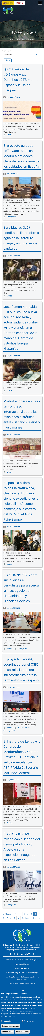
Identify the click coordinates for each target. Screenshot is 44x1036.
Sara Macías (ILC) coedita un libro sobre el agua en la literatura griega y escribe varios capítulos (21, 238)
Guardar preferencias (10, 1026)
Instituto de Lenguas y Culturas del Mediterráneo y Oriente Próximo (22, 978)
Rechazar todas (22, 1031)
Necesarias (7, 1021)
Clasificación (6, 51)
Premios (10, 823)
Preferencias (29, 1021)
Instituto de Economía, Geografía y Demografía (22, 960)
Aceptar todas (7, 1031)
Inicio (12, 40)
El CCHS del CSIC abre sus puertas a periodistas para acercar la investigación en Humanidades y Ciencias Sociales (21, 588)
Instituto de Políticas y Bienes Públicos (22, 983)
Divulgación (11, 217)
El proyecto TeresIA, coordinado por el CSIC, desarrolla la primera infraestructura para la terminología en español (21, 669)
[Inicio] (8, 10)
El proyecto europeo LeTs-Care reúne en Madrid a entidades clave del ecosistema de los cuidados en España (21, 156)
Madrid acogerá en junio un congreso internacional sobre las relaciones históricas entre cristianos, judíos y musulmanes (21, 414)
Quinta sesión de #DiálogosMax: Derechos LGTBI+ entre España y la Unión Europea (20, 79)
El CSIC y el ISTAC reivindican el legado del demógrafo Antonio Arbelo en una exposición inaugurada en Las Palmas (21, 847)
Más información (8, 1016)
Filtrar (7, 60)
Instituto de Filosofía (22, 964)
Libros (9, 296)
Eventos (10, 135)
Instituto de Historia (22, 968)
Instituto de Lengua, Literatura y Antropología (22, 973)
